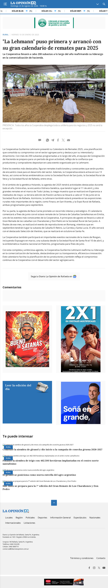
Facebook (89, 568)
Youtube (104, 568)
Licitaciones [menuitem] (29, 522)
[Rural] (54, 445)
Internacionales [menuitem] (13, 522)
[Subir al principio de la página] (54, 503)
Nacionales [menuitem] (94, 517)
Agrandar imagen (101, 69)
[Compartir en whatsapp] (47, 140)
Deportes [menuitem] (42, 517)
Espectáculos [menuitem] (80, 517)
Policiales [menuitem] (30, 517)
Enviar (68, 140)
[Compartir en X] (63, 140)
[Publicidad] (54, 23)
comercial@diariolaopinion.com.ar (16, 549)
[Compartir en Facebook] (58, 140)
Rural (6, 35)
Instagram (94, 568)
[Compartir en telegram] (52, 140)
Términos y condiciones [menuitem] (81, 558)
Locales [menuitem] (9, 517)
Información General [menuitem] (60, 517)
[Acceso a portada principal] (23, 3)
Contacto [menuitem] (100, 558)
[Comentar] (40, 140)
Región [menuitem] (19, 517)
